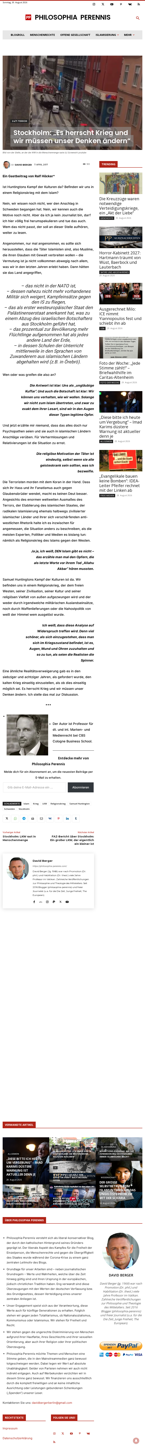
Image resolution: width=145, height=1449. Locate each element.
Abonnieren (80, 787)
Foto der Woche (109, 382)
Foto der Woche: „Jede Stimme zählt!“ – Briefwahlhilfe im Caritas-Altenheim (119, 370)
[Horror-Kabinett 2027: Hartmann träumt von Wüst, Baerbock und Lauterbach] (120, 237)
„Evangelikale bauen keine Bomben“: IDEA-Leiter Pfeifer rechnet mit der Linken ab (119, 483)
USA (102, 328)
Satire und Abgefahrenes (114, 272)
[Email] (41, 818)
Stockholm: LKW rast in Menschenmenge (19, 838)
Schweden (9, 808)
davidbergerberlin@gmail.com (52, 1402)
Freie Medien (107, 495)
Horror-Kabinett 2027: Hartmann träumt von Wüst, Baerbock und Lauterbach (120, 260)
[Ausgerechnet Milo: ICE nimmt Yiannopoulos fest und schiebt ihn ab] (120, 293)
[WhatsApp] (15, 818)
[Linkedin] (67, 818)
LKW (44, 803)
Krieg (36, 803)
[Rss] (139, 4)
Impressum (10, 1428)
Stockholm (24, 808)
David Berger (23, 164)
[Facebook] (34, 901)
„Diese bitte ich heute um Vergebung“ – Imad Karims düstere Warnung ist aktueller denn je (120, 427)
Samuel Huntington (79, 803)
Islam (26, 803)
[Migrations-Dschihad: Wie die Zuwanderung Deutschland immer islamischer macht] (119, 1151)
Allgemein (106, 441)
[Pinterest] (121, 4)
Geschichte (106, 218)
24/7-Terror (19, 121)
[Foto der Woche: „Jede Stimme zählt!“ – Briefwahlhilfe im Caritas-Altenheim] (120, 347)
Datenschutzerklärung (17, 1438)
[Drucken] (32, 818)
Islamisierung (15, 1194)
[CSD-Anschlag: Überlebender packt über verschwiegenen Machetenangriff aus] (26, 1198)
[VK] (50, 818)
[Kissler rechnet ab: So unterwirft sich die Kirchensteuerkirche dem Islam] (72, 1198)
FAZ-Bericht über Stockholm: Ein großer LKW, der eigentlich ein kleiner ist (72, 840)
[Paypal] (53, 901)
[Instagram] (94, 4)
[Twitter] (103, 4)
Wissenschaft (108, 1177)
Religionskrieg (58, 803)
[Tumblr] (76, 818)
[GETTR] (40, 901)
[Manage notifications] (136, 1441)
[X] (6, 818)
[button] (137, 18)
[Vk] (129, 4)
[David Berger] (7, 165)
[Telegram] (24, 818)
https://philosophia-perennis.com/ (50, 866)
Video (57, 1194)
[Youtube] (112, 4)
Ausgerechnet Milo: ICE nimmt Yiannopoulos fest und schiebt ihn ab (120, 316)
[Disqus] (48, 963)
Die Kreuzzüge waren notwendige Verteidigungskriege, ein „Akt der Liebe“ (119, 206)
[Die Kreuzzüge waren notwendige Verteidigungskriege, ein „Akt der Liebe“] (120, 183)
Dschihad (59, 1147)
